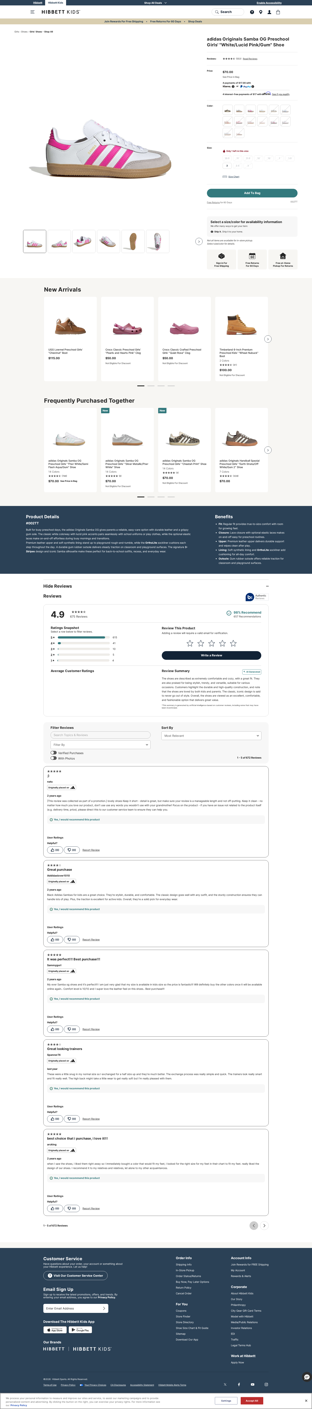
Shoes (24, 31)
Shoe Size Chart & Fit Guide (192, 1327)
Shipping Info (184, 1264)
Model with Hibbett (242, 1316)
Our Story (236, 1299)
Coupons (181, 1310)
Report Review (91, 850)
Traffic (235, 1339)
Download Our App (187, 1339)
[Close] (306, 1401)
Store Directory (185, 1322)
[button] (307, 1377)
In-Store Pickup (185, 1270)
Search (226, 12)
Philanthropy (238, 1304)
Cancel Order (184, 1293)
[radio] (228, 110)
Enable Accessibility (269, 2)
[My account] (269, 12)
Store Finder (183, 1316)
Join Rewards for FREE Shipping (250, 1264)
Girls (16, 31)
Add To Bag (252, 193)
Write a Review (211, 655)
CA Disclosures (118, 1385)
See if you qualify (281, 94)
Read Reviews (250, 58)
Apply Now (237, 1362)
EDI (233, 1333)
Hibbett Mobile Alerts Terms (172, 1385)
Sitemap (181, 1333)
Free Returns (213, 202)
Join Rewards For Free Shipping (123, 21)
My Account (238, 1270)
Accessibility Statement (142, 1385)
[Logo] (58, 12)
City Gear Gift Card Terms (246, 1310)
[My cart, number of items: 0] (278, 12)
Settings (226, 1400)
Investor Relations (241, 1327)
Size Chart (233, 176)
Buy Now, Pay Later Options (192, 1281)
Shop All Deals (153, 2)
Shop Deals (195, 21)
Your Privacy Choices (95, 1385)
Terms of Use (50, 1385)
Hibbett (37, 2)
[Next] (199, 241)
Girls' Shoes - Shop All (41, 31)
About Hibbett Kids (242, 1293)
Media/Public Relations (244, 1322)
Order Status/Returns (188, 1276)
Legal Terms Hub (241, 1345)
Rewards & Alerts (241, 1276)
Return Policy (183, 1287)
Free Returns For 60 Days (165, 21)
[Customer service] (252, 12)
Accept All (252, 1400)
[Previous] (18, 241)
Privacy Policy (106, 1297)
